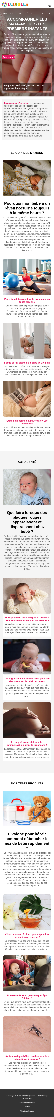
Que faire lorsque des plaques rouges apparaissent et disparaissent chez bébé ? (27, 522)
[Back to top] (47, 1110)
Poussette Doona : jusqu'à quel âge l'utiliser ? (27, 997)
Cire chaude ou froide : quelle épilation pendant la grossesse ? (27, 936)
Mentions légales (27, 1111)
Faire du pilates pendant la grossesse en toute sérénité (27, 300)
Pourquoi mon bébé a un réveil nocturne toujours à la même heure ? (27, 208)
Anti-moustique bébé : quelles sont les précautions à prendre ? (27, 1057)
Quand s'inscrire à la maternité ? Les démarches (27, 422)
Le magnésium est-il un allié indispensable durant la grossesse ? (27, 743)
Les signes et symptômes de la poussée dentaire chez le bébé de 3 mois (27, 680)
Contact (27, 1107)
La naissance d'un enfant (16, 103)
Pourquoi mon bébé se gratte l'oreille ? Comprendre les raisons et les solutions (27, 619)
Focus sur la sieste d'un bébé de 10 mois (27, 362)
